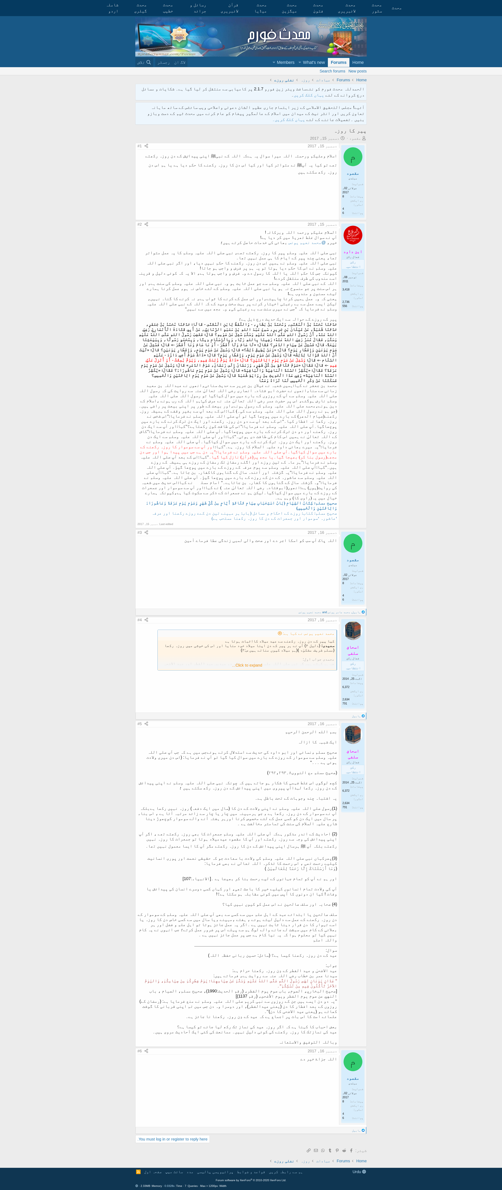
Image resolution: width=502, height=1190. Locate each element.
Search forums (332, 71)
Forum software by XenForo (251, 1180)
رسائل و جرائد (198, 7)
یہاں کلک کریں (309, 95)
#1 (139, 146)
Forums (338, 62)
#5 (139, 724)
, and (330, 612)
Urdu (357, 1172)
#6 (139, 1051)
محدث (397, 7)
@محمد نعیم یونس (307, 242)
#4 (139, 620)
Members (286, 62)
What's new (314, 62)
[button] (299, 62)
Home (358, 62)
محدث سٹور (377, 7)
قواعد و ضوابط (251, 1172)
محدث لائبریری (347, 7)
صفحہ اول (153, 1172)
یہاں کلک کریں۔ (289, 119)
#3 (139, 532)
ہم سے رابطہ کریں (286, 1172)
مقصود (355, 138)
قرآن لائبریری (229, 7)
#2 (139, 224)
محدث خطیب (168, 7)
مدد (190, 1172)
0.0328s (170, 1185)
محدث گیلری (140, 7)
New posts (357, 71)
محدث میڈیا (260, 7)
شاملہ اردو (112, 7)
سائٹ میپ (174, 1172)
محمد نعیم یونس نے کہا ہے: (309, 633)
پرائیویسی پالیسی (215, 1172)
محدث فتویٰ (318, 7)
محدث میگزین (289, 7)
